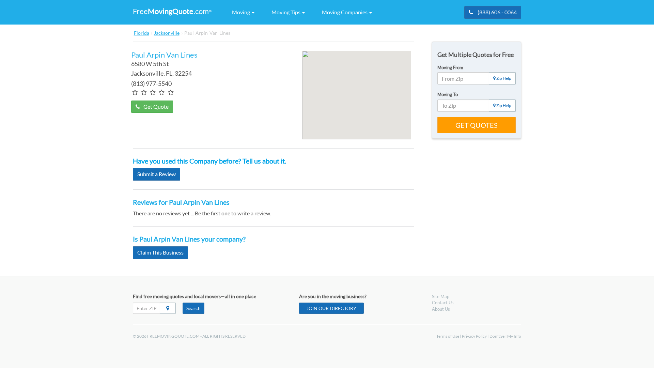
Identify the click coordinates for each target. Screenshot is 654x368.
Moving (241, 12)
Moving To (447, 94)
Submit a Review (156, 174)
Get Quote (156, 106)
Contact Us (443, 302)
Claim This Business (160, 252)
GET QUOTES (476, 125)
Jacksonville (167, 33)
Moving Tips (286, 12)
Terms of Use (447, 336)
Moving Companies (345, 12)
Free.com (172, 11)
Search (193, 308)
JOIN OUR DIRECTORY (331, 308)
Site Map (440, 296)
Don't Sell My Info (505, 336)
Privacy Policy (474, 336)
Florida (141, 33)
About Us (441, 309)
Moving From (450, 67)
